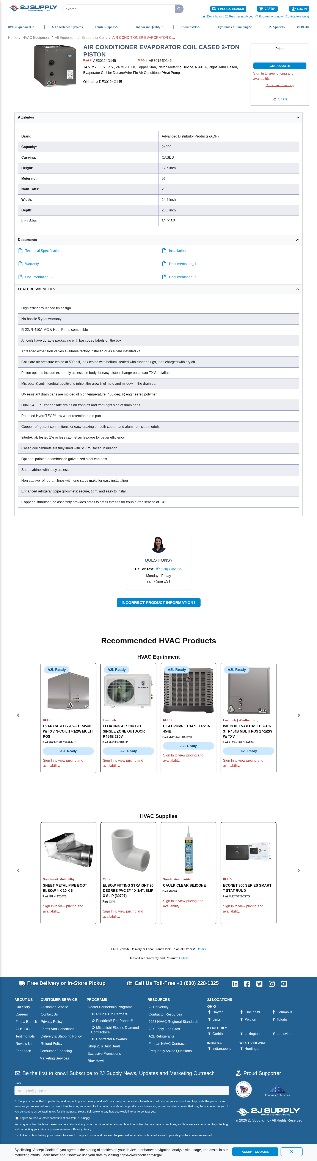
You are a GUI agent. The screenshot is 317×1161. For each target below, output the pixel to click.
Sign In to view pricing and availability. (273, 76)
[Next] (298, 718)
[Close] (292, 1151)
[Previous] (18, 718)
